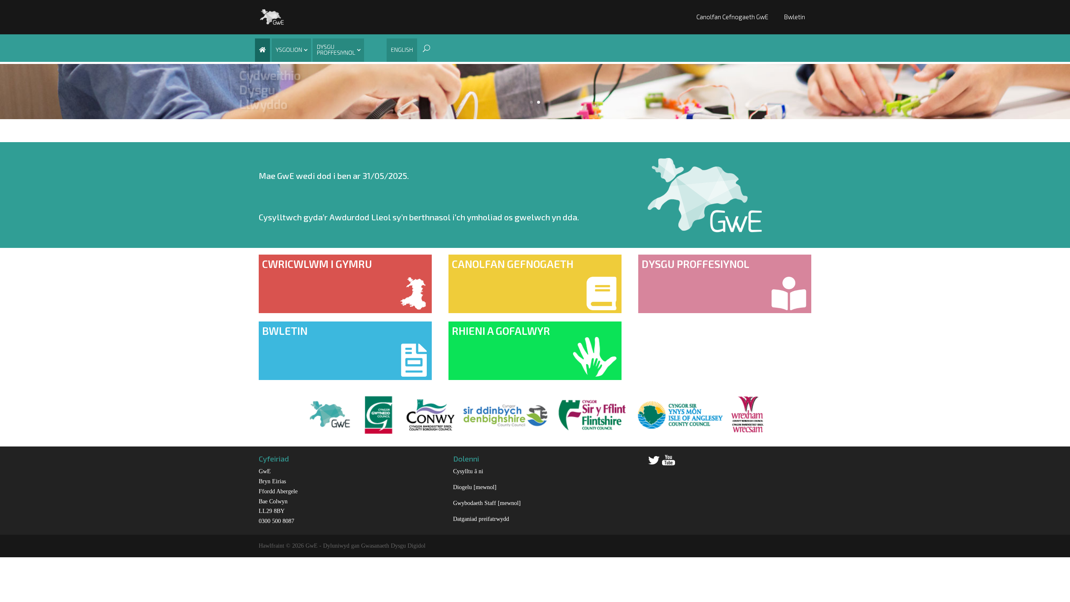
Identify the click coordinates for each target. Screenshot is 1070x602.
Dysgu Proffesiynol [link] (336, 49)
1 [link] (531, 102)
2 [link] (538, 102)
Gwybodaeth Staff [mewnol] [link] (487, 503)
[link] (272, 16)
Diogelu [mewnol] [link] (475, 487)
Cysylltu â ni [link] (468, 471)
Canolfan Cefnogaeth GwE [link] (732, 16)
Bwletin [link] (794, 16)
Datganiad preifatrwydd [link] (481, 519)
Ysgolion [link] (289, 49)
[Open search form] (424, 48)
